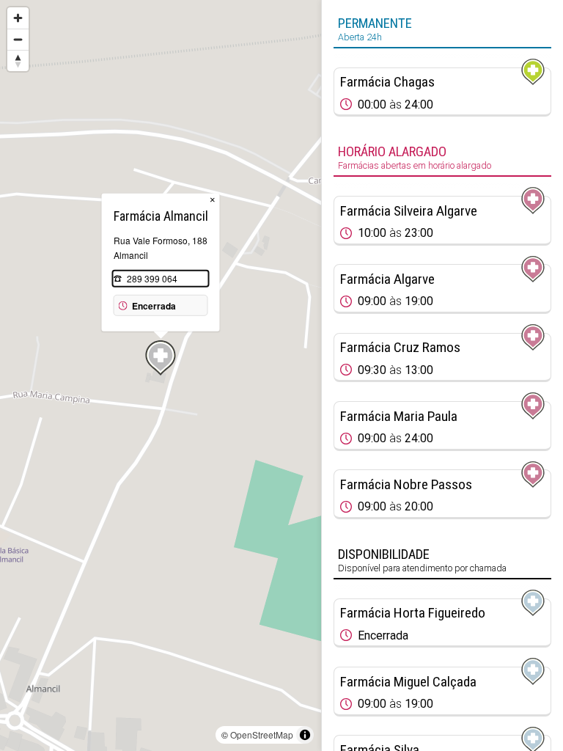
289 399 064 (152, 278)
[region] (160, 375)
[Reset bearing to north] (18, 60)
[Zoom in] (18, 18)
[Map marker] (160, 358)
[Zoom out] (18, 39)
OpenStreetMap (261, 734)
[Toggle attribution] (305, 735)
